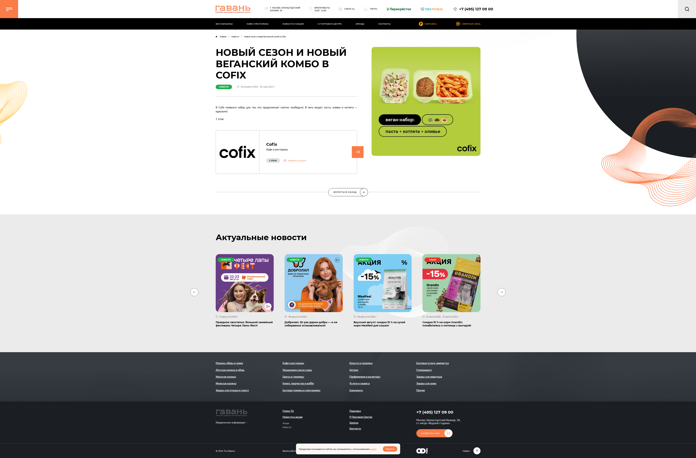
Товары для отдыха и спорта (232, 390)
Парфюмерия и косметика (364, 376)
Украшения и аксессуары (297, 370)
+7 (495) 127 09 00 (434, 412)
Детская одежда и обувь (230, 370)
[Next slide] (502, 292)
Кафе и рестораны (293, 363)
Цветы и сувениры (293, 376)
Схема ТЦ (288, 411)
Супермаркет (424, 370)
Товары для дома (426, 383)
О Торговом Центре (360, 416)
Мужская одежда (226, 383)
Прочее (420, 390)
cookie (373, 449)
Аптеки (353, 370)
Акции (286, 423)
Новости (287, 427)
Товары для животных (429, 376)
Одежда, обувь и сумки (229, 363)
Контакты (355, 428)
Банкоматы (356, 390)
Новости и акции (293, 416)
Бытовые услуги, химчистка (432, 363)
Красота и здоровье (361, 363)
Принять (390, 449)
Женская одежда (226, 376)
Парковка (355, 411)
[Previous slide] (194, 292)
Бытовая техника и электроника (301, 390)
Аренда (353, 422)
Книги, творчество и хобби (298, 383)
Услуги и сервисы (359, 383)
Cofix (271, 144)
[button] (9, 9)
